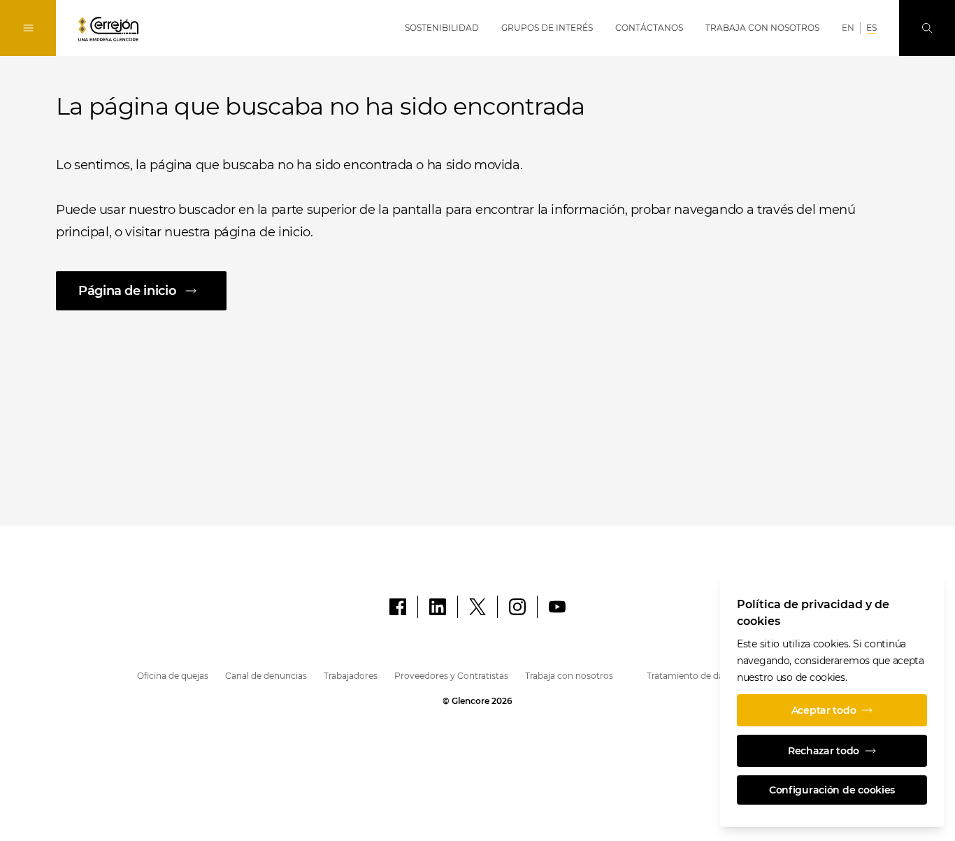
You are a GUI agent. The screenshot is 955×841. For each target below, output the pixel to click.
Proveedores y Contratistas (451, 675)
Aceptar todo (823, 710)
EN (848, 27)
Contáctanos (649, 27)
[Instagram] (517, 607)
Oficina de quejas (172, 675)
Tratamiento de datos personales (715, 675)
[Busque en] (927, 28)
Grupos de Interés (547, 27)
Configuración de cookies (832, 790)
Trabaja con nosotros (569, 675)
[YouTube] (557, 607)
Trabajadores (351, 675)
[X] (477, 607)
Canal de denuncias (266, 675)
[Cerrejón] (108, 29)
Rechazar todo (823, 751)
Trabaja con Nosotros (762, 27)
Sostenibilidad (442, 27)
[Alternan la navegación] (28, 28)
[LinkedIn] (437, 607)
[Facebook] (398, 607)
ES (871, 27)
